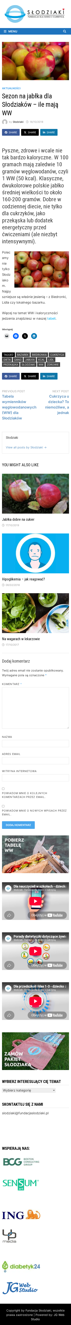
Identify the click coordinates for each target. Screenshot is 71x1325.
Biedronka (39, 354)
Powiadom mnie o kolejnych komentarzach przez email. (24, 795)
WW (41, 364)
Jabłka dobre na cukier (18, 519)
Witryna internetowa (19, 771)
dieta (7, 359)
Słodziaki (18, 121)
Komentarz (12, 684)
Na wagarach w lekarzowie (21, 639)
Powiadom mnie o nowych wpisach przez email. (34, 812)
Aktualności (11, 88)
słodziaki (28, 364)
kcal (41, 359)
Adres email (11, 753)
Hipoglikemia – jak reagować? (23, 579)
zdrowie (53, 364)
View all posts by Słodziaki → (26, 447)
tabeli (51, 318)
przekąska (10, 364)
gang (17, 359)
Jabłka (30, 359)
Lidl (51, 359)
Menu (12, 31)
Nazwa (7, 736)
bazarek (22, 354)
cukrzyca (57, 354)
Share (13, 132)
